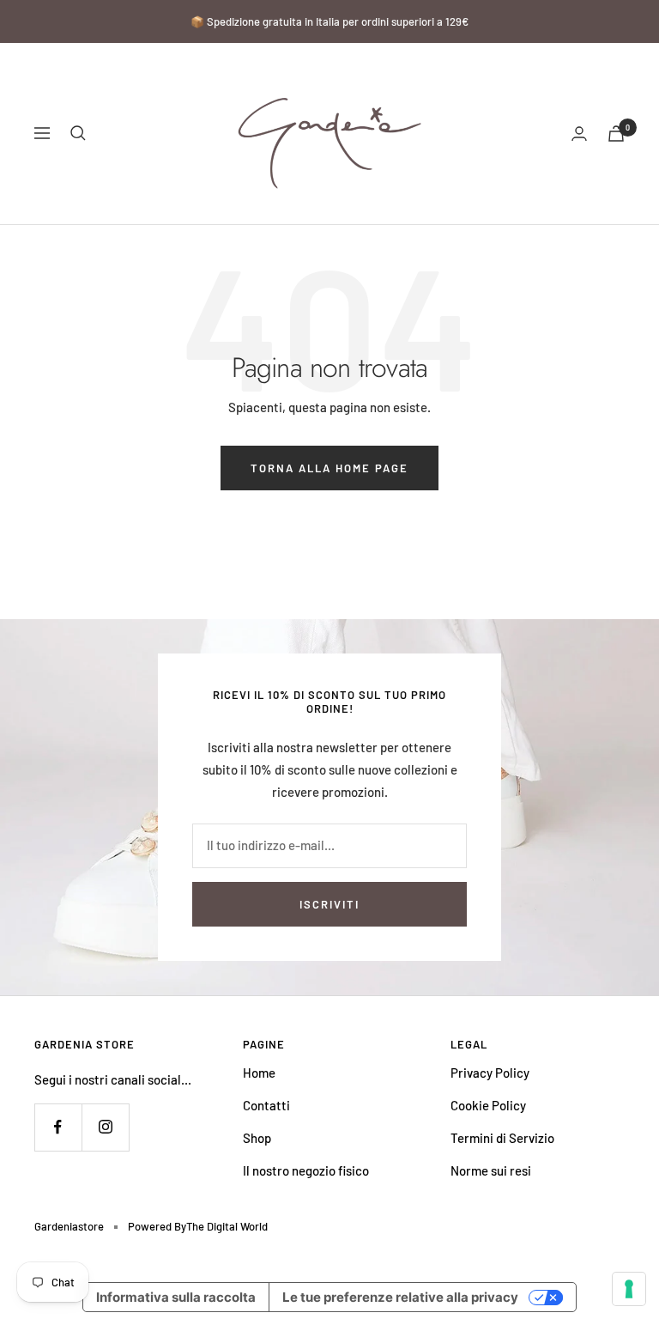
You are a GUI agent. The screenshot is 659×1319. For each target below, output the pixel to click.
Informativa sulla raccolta (176, 1297)
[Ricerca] (78, 133)
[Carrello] (616, 133)
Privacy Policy (489, 1072)
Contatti (266, 1105)
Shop (257, 1138)
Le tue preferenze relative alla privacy (400, 1297)
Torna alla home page (329, 468)
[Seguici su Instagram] (105, 1127)
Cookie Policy (488, 1105)
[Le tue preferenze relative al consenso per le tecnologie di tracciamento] (629, 1289)
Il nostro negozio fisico (306, 1170)
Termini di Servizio (502, 1138)
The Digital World (227, 1226)
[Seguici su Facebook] (58, 1127)
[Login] (579, 133)
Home (259, 1072)
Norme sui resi (490, 1170)
